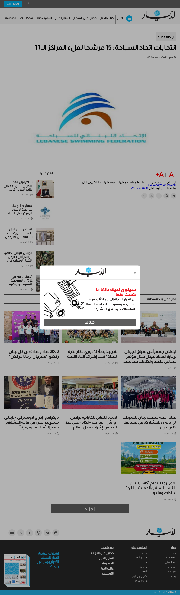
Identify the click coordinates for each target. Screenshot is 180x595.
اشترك (90, 322)
